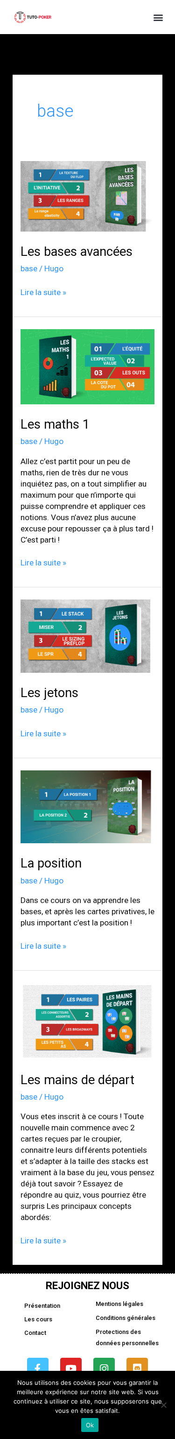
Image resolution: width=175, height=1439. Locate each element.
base (29, 268)
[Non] (163, 1405)
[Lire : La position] (87, 806)
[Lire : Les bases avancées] (87, 195)
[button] (158, 17)
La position (51, 863)
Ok (90, 1425)
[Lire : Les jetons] (87, 635)
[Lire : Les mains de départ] (87, 1020)
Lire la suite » (43, 292)
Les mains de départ (77, 1079)
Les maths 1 (55, 424)
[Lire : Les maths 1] (87, 366)
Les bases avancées (77, 251)
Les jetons (49, 692)
